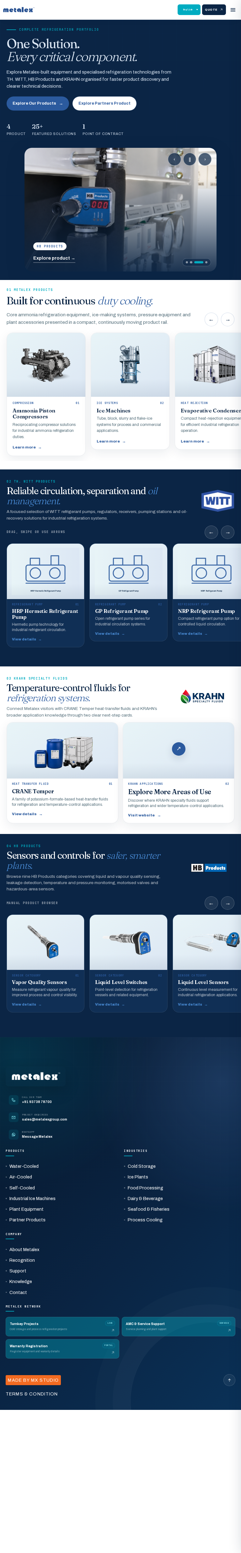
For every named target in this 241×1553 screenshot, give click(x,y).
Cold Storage (142, 1166)
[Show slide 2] (191, 262)
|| (190, 159)
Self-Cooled (22, 1187)
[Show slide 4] (206, 262)
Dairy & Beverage (145, 1198)
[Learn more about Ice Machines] (130, 391)
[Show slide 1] (187, 262)
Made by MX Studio (33, 1380)
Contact (18, 1292)
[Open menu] (233, 9)
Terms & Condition (32, 1393)
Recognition (22, 1260)
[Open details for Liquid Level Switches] (128, 963)
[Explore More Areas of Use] (178, 772)
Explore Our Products (38, 103)
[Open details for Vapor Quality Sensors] (45, 963)
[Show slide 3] (198, 262)
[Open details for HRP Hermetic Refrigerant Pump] (45, 595)
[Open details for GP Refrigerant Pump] (128, 592)
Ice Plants (138, 1176)
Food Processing (145, 1187)
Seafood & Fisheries (148, 1209)
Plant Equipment (26, 1209)
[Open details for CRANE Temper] (62, 772)
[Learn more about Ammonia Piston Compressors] (46, 394)
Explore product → (54, 258)
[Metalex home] (19, 10)
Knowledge (20, 1281)
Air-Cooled (20, 1176)
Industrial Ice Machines (32, 1198)
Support (17, 1270)
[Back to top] (229, 1380)
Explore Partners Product (104, 103)
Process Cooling (145, 1219)
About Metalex (24, 1249)
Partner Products (27, 1219)
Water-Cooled (24, 1166)
